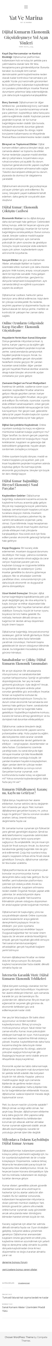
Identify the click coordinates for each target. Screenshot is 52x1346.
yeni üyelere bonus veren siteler (19, 1269)
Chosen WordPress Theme (19, 1337)
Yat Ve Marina (26, 17)
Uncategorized (24, 1283)
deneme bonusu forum (14, 1262)
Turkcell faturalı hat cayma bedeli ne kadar (25, 1297)
